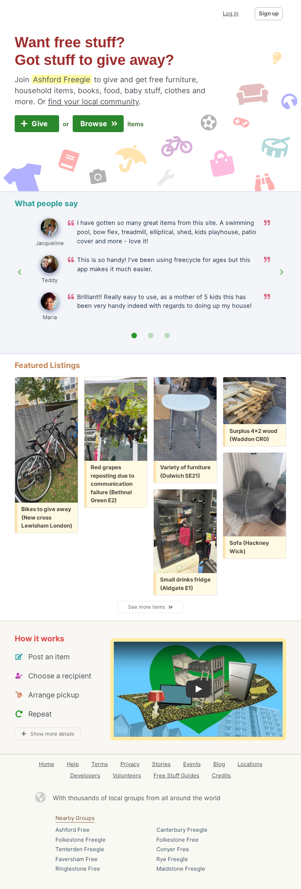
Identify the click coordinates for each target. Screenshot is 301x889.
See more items (148, 607)
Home (46, 764)
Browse (95, 123)
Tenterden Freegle (79, 849)
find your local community (93, 101)
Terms (99, 764)
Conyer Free (172, 849)
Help (73, 764)
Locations (249, 764)
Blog (219, 764)
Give (40, 123)
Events (192, 764)
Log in (231, 13)
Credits (221, 775)
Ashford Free (72, 829)
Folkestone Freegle (80, 839)
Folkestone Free (177, 839)
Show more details (50, 734)
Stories (161, 764)
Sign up (269, 13)
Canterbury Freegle (181, 829)
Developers (85, 775)
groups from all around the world (172, 798)
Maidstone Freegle (180, 868)
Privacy (129, 764)
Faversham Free (76, 859)
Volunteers (127, 775)
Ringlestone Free (77, 868)
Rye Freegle (172, 859)
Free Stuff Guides (176, 775)
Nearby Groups (75, 818)
